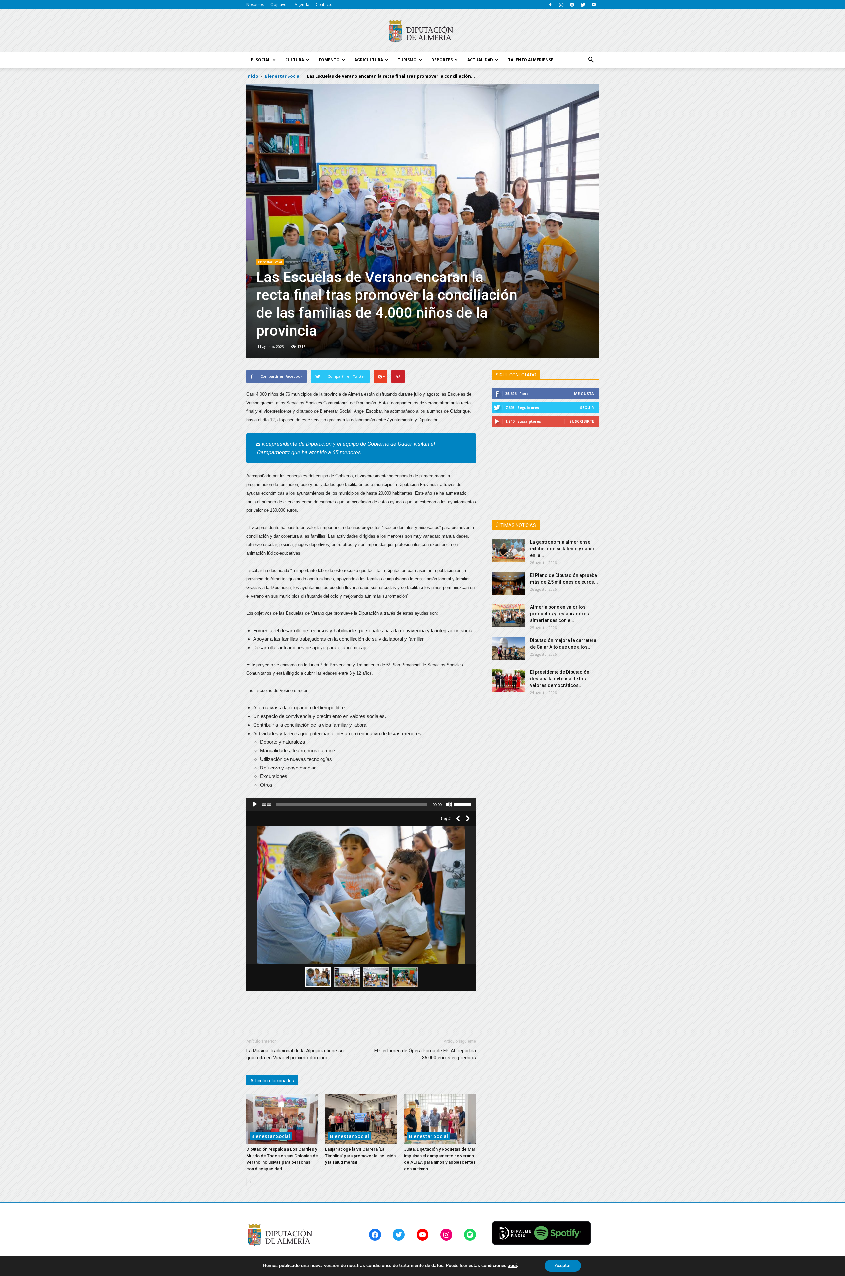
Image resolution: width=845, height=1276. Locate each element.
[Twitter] (583, 4)
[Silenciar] (449, 804)
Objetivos (279, 4)
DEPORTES (442, 60)
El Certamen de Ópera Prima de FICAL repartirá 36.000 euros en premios (425, 1054)
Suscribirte (581, 421)
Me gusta (584, 393)
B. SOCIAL (260, 60)
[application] (361, 804)
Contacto (324, 4)
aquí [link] (512, 1265)
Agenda (302, 4)
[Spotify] (572, 4)
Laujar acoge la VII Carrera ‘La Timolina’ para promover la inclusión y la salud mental (360, 1156)
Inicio (252, 76)
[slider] (463, 804)
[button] (591, 60)
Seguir (587, 407)
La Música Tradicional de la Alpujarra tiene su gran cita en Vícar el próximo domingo (295, 1054)
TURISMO (407, 60)
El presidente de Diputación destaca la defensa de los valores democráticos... (559, 679)
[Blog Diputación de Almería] (422, 31)
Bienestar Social (270, 262)
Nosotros (255, 4)
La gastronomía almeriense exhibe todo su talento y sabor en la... (562, 549)
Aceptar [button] (563, 1265)
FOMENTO (329, 60)
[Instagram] (561, 4)
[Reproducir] (255, 804)
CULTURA (294, 60)
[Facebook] (550, 4)
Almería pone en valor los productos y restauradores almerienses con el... (559, 614)
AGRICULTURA (369, 60)
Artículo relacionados (272, 1080)
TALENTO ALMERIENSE (530, 60)
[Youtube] (594, 4)
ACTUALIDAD (480, 60)
